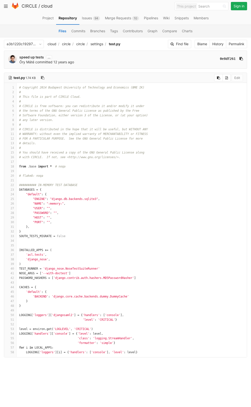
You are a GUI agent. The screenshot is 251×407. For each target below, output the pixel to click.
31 (12, 227)
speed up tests (31, 57)
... (49, 57)
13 (12, 143)
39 (12, 264)
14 (12, 148)
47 (12, 301)
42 (12, 278)
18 (12, 166)
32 (12, 231)
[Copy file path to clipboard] (43, 77)
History (218, 44)
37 (12, 254)
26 (12, 203)
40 (12, 268)
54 (12, 333)
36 (12, 250)
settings (96, 44)
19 (12, 171)
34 (12, 240)
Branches (97, 31)
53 (12, 329)
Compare (169, 31)
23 (12, 189)
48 (12, 306)
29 (12, 217)
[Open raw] (227, 77)
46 (12, 296)
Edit (237, 78)
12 (12, 138)
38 (12, 259)
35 (12, 245)
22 (12, 185)
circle (66, 44)
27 (12, 208)
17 (12, 162)
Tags (114, 31)
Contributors (133, 31)
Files (62, 31)
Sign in (239, 6)
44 (12, 287)
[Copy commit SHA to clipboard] (241, 58)
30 (12, 222)
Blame (202, 44)
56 (12, 343)
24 (12, 194)
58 (12, 352)
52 (12, 324)
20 (12, 175)
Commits (78, 31)
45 (12, 292)
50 (12, 315)
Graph (152, 31)
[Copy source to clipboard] (218, 77)
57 (12, 347)
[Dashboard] (15, 8)
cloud (46, 6)
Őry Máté (26, 62)
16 (12, 157)
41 (12, 273)
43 (12, 282)
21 (12, 180)
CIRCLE (29, 6)
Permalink (236, 44)
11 (12, 134)
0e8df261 (228, 59)
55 (12, 338)
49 (12, 310)
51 (12, 319)
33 (12, 236)
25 (12, 199)
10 (12, 129)
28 (12, 213)
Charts (187, 31)
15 (12, 152)
